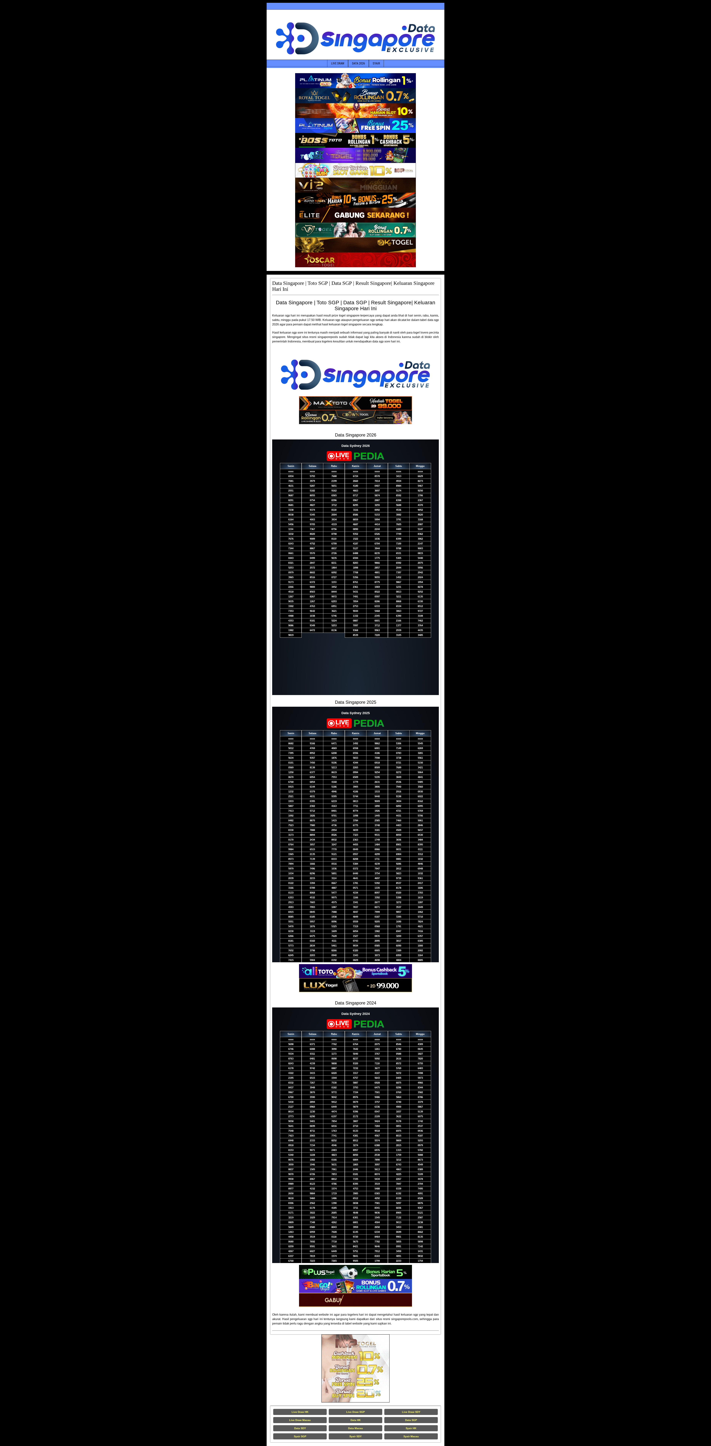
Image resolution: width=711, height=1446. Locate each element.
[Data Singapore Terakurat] (355, 80)
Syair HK (411, 1428)
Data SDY (300, 1428)
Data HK (356, 1420)
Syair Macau (411, 1436)
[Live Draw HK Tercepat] (355, 1368)
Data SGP (411, 1420)
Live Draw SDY (411, 1411)
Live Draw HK (300, 1411)
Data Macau (355, 1428)
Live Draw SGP (355, 1411)
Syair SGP (300, 1436)
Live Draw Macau (300, 1420)
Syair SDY (355, 1436)
